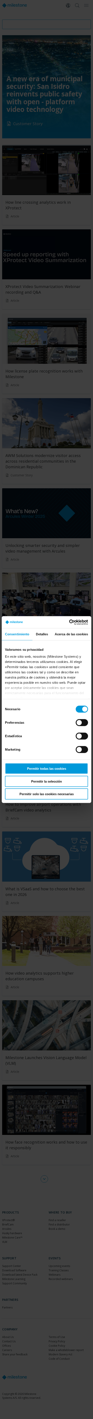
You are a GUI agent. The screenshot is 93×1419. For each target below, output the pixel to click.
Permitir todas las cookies (46, 768)
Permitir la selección (46, 781)
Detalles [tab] (42, 634)
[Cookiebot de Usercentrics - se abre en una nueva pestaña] (69, 622)
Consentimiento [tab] (17, 634)
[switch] (82, 722)
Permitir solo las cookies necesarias (46, 794)
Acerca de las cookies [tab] (71, 634)
